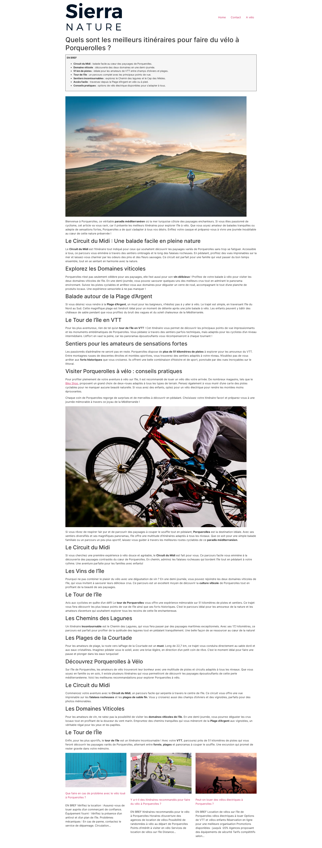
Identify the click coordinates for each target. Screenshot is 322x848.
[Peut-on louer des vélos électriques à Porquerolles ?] (226, 773)
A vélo (250, 17)
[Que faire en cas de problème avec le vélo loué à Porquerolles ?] (95, 770)
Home (222, 17)
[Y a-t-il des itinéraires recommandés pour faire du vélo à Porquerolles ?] (161, 773)
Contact (236, 17)
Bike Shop (71, 383)
